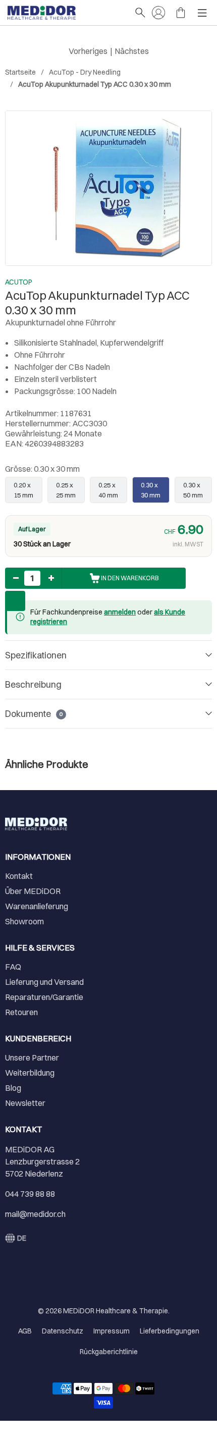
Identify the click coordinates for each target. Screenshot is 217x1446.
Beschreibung (33, 684)
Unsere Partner (32, 1057)
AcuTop (18, 282)
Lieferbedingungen (169, 1331)
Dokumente (34, 713)
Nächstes (132, 51)
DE (21, 1238)
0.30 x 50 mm (193, 490)
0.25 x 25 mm (66, 490)
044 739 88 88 (30, 1194)
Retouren (21, 1012)
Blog (13, 1088)
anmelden (120, 612)
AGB (25, 1331)
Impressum (111, 1331)
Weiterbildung (30, 1073)
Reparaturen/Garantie (44, 997)
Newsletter (25, 1103)
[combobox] (15, 1238)
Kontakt (19, 876)
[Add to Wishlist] (15, 601)
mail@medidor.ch (35, 1214)
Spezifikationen (36, 655)
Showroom (24, 921)
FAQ (13, 967)
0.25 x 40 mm (108, 490)
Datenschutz (62, 1331)
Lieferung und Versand (44, 982)
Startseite (20, 72)
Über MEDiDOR (33, 891)
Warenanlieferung (36, 906)
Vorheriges (88, 51)
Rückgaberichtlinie (109, 1351)
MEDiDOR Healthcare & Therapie (115, 1310)
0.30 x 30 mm (150, 490)
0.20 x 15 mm (23, 490)
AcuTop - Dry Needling (85, 72)
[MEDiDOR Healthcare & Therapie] (66, 13)
